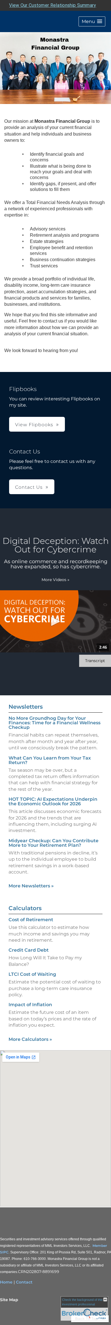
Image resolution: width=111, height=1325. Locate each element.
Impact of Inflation (30, 1004)
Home (6, 1282)
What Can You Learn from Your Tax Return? (50, 760)
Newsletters (26, 706)
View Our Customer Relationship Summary (52, 5)
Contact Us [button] (29, 487)
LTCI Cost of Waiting (32, 974)
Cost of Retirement (31, 919)
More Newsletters (31, 886)
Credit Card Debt (29, 950)
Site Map (9, 1299)
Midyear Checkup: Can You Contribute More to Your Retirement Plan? (53, 843)
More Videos (55, 580)
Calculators (25, 908)
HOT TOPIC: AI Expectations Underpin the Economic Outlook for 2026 (53, 801)
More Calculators (30, 1039)
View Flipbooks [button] (34, 424)
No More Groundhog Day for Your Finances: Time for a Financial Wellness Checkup (54, 722)
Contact (24, 1282)
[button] (92, 21)
